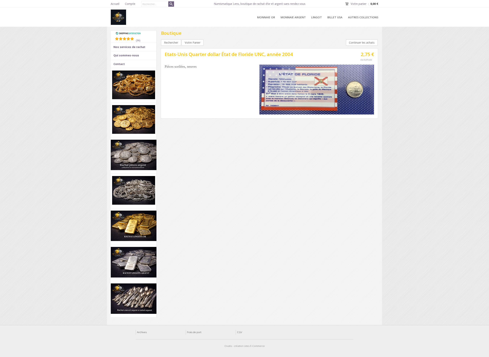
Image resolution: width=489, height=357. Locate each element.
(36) (138, 40)
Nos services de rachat (129, 47)
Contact (119, 64)
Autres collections (363, 17)
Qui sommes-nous (126, 55)
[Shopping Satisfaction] (128, 34)
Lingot (316, 17)
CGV (239, 332)
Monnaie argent (293, 17)
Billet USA (334, 17)
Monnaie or (266, 17)
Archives (142, 332)
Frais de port (194, 332)
